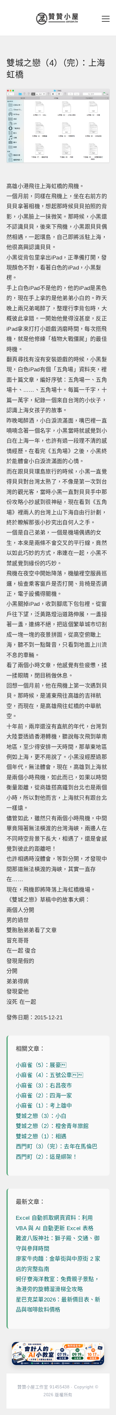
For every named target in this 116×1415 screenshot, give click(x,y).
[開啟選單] (106, 19)
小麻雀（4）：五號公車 (49, 1075)
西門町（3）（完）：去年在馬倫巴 (56, 1147)
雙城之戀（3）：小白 (41, 1116)
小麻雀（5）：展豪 (41, 1065)
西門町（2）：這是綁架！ (47, 1157)
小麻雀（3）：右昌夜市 (44, 1086)
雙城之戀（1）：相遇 (41, 1136)
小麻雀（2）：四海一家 (44, 1096)
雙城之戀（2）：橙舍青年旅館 (52, 1126)
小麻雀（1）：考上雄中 (44, 1106)
